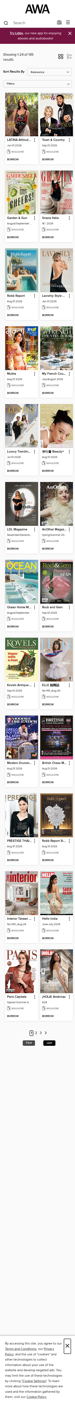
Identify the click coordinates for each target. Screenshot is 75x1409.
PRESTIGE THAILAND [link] (19, 841)
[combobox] (29, 23)
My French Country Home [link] (54, 374)
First (29, 1043)
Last (49, 1043)
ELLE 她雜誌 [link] (50, 685)
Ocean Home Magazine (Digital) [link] (19, 607)
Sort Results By (14, 72)
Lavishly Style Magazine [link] (54, 296)
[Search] (6, 22)
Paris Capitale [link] (16, 997)
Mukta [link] (11, 374)
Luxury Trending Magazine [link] (19, 452)
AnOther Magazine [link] (54, 529)
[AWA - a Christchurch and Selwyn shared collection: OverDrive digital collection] (37, 9)
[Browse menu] (68, 22)
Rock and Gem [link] (52, 607)
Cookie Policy (36, 1397)
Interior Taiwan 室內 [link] (19, 919)
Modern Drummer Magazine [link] (19, 763)
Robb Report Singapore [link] (54, 841)
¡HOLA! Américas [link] (54, 997)
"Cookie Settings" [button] (33, 1381)
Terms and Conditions (20, 1349)
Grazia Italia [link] (50, 218)
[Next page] (46, 1033)
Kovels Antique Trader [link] (19, 685)
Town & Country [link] (53, 140)
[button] (60, 58)
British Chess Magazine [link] (54, 763)
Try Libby (16, 33)
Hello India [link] (50, 919)
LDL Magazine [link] (17, 529)
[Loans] (59, 23)
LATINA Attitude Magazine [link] (19, 140)
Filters (11, 84)
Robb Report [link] (16, 296)
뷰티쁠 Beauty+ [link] (53, 452)
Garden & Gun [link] (17, 218)
